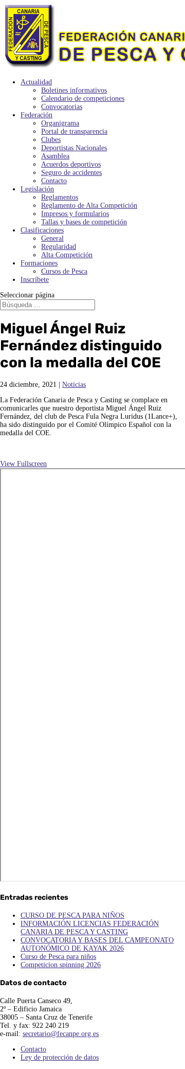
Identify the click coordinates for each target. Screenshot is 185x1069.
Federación (36, 115)
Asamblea (55, 156)
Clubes (51, 140)
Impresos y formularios (75, 214)
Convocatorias (61, 107)
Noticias (74, 384)
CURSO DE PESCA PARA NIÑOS (72, 915)
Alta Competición (66, 255)
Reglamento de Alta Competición (89, 205)
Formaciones (39, 263)
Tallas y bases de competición (84, 222)
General (52, 238)
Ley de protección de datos (60, 1057)
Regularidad (58, 247)
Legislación (37, 189)
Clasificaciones (42, 230)
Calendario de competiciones (82, 98)
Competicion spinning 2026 (61, 965)
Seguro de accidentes (71, 172)
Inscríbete (35, 279)
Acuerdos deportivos (71, 164)
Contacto (54, 181)
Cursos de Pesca (64, 271)
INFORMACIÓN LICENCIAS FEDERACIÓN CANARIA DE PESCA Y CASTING (90, 928)
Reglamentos (59, 197)
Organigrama (60, 123)
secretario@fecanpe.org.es (61, 1034)
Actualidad (36, 82)
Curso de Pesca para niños (58, 956)
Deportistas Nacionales (74, 148)
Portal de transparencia (74, 131)
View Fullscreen (23, 464)
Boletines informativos (74, 90)
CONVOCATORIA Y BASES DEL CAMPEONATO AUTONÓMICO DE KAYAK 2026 (97, 944)
